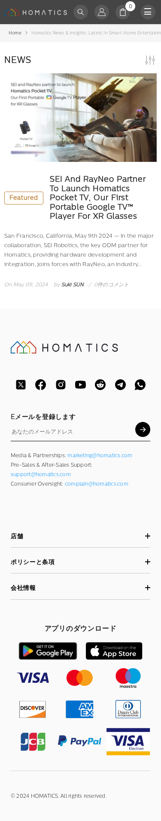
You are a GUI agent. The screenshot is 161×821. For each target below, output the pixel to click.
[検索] (80, 12)
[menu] (148, 12)
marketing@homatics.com (99, 455)
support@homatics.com (41, 474)
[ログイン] (101, 12)
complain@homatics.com (96, 484)
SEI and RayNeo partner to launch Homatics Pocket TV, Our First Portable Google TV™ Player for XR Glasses (77, 198)
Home (15, 33)
